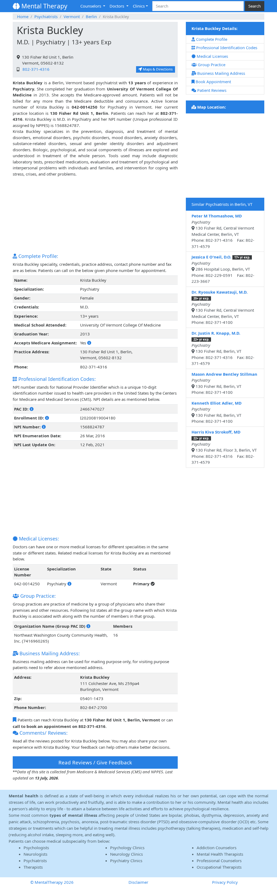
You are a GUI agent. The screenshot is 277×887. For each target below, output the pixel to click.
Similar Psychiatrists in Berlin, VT (222, 204)
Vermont (72, 16)
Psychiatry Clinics (126, 860)
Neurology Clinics (126, 854)
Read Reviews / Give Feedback (95, 762)
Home (22, 16)
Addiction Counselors (216, 847)
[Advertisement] (95, 215)
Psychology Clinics (127, 847)
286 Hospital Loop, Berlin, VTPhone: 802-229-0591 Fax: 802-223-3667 (223, 269)
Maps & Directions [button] (157, 69)
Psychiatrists (46, 16)
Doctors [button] (117, 6)
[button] (89, 342)
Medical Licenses (212, 56)
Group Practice (211, 64)
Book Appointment (212, 81)
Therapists (33, 867)
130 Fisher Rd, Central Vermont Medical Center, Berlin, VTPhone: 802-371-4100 (223, 307)
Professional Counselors (219, 860)
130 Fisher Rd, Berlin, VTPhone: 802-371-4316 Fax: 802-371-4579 (223, 348)
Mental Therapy (43, 6)
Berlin (91, 16)
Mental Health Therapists (220, 854)
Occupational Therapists (219, 867)
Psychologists (36, 847)
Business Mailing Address (220, 73)
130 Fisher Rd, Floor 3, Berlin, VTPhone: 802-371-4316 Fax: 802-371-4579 (224, 447)
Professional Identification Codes (226, 47)
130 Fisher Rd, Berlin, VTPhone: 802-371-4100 (224, 383)
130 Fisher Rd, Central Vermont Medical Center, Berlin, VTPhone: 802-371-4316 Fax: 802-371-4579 (223, 231)
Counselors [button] (91, 6)
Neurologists (35, 854)
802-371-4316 (35, 69)
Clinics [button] (139, 6)
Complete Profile (211, 39)
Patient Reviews (211, 90)
